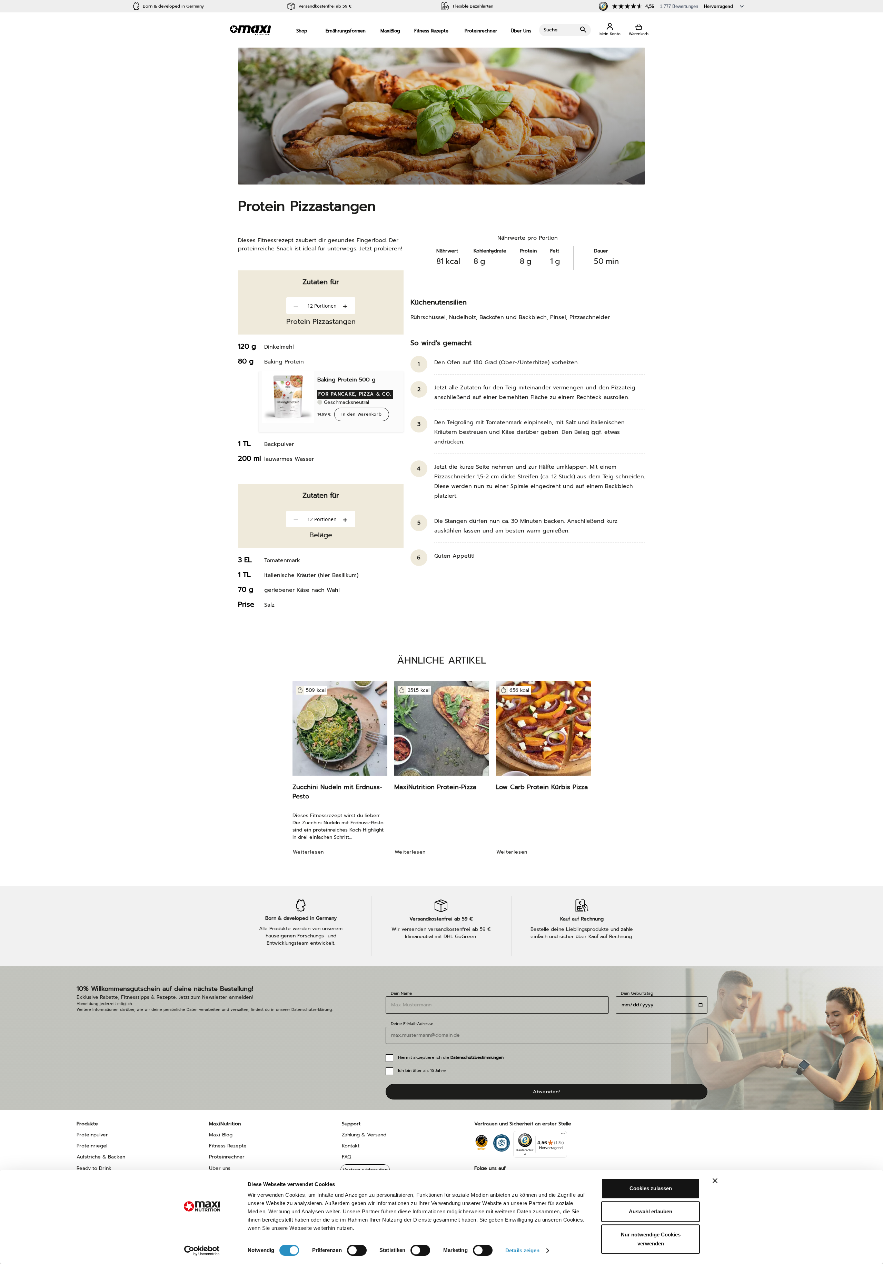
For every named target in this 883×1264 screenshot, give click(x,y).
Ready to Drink (94, 1168)
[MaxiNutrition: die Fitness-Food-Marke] (250, 30)
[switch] (357, 1250)
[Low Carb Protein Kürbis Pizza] (543, 732)
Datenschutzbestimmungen (477, 1057)
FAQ (346, 1157)
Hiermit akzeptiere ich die (451, 1057)
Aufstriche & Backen (101, 1157)
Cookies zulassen (650, 1188)
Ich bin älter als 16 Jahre (422, 1070)
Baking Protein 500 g (346, 380)
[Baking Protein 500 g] (288, 397)
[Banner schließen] (715, 1180)
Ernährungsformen (346, 31)
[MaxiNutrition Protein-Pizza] (441, 732)
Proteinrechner (481, 31)
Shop (301, 31)
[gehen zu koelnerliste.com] (501, 1141)
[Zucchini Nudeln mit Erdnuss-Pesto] (339, 732)
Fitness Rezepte (431, 31)
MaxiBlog (390, 31)
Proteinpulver (92, 1134)
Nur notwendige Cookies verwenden (651, 1239)
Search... (565, 30)
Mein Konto (610, 30)
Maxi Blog (220, 1134)
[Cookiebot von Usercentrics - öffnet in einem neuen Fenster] (202, 1250)
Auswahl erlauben (650, 1211)
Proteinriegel (92, 1145)
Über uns (219, 1168)
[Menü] (563, 1135)
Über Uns (521, 31)
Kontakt (350, 1145)
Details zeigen (522, 1250)
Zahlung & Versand (364, 1134)
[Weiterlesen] (311, 861)
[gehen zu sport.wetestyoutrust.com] (481, 1141)
